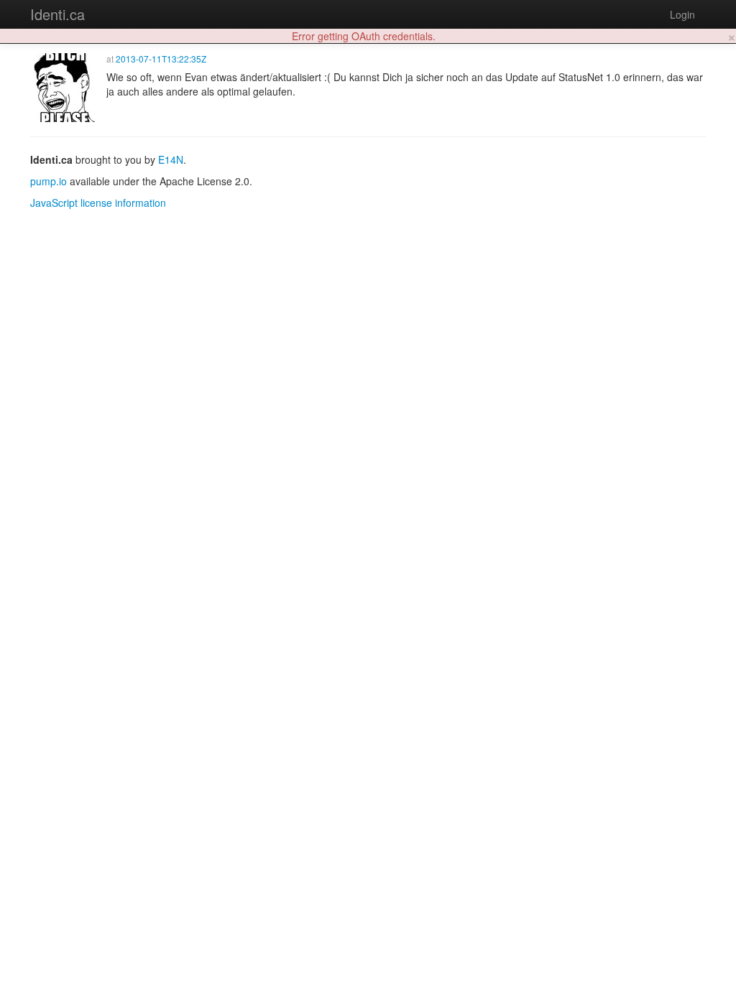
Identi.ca (57, 14)
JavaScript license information (98, 202)
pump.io (48, 181)
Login (682, 14)
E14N (170, 159)
